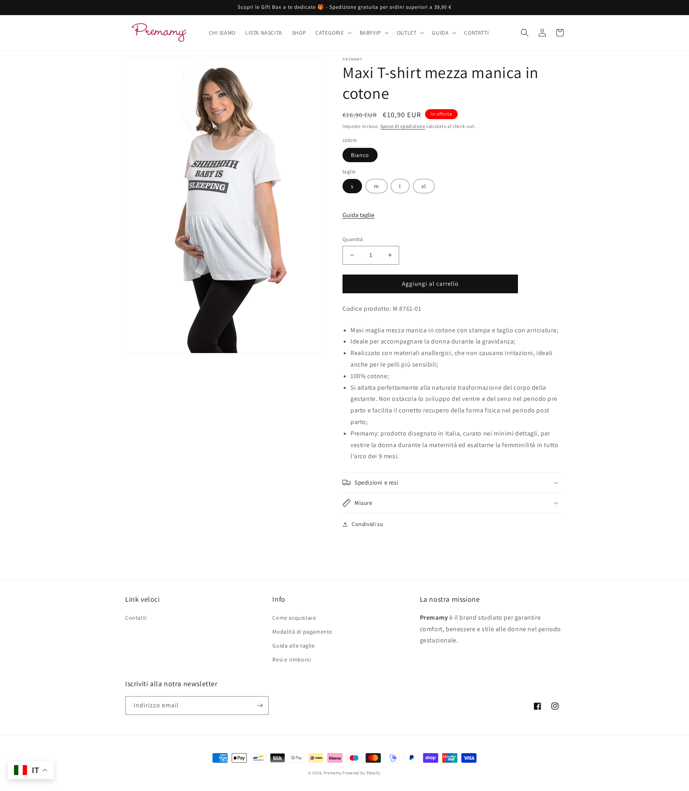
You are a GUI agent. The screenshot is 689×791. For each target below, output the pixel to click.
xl (423, 186)
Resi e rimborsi (291, 659)
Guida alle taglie (293, 645)
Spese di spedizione (402, 126)
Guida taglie (358, 215)
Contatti (136, 617)
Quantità (353, 239)
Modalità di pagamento (302, 631)
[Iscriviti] (259, 705)
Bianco (360, 155)
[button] (332, 32)
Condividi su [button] (367, 524)
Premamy (333, 772)
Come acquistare (294, 617)
